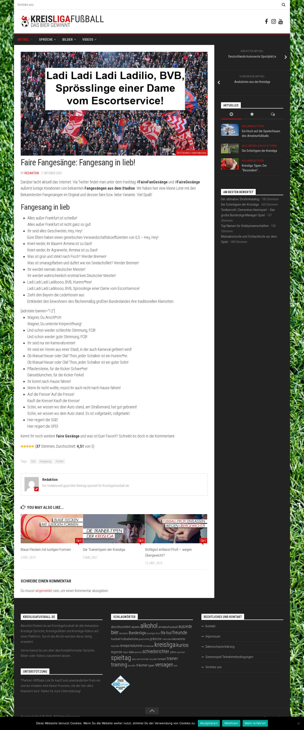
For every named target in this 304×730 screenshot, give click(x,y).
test (138, 659)
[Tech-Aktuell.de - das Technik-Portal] (120, 692)
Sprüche (46, 40)
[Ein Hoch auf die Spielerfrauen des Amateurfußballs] (230, 130)
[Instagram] (273, 21)
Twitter (59, 461)
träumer (142, 665)
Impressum (212, 636)
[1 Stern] (22, 446)
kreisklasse (148, 646)
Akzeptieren (209, 723)
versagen (164, 665)
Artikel (23, 40)
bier (115, 632)
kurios (182, 645)
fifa (163, 632)
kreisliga (165, 644)
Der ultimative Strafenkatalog (240, 199)
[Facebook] (266, 21)
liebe (131, 652)
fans (158, 633)
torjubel (153, 659)
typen (151, 665)
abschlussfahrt (121, 627)
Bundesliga (137, 632)
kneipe (125, 646)
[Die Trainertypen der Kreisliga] (114, 528)
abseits (135, 627)
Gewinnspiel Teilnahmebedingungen (229, 657)
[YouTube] (280, 21)
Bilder (67, 40)
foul (169, 633)
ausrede (185, 626)
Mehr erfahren (255, 723)
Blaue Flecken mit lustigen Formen (46, 549)
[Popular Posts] (252, 114)
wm (176, 665)
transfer (132, 665)
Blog (263, 145)
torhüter (145, 659)
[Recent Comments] (273, 114)
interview (166, 639)
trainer (172, 658)
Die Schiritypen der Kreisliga (259, 151)
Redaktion (31, 173)
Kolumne (248, 126)
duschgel (150, 633)
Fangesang (45, 461)
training (119, 664)
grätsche (156, 639)
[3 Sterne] (27, 446)
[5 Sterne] (32, 446)
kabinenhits (178, 639)
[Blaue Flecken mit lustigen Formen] (52, 528)
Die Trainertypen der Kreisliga (104, 549)
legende (116, 652)
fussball (116, 639)
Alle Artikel (249, 145)
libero (125, 652)
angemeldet (43, 591)
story (134, 659)
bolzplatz (123, 633)
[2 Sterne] (24, 446)
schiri (173, 652)
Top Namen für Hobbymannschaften (245, 226)
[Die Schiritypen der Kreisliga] (230, 148)
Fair (33, 461)
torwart (162, 659)
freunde (179, 633)
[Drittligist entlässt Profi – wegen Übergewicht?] (176, 528)
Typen (260, 126)
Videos (87, 40)
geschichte (144, 639)
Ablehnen (231, 723)
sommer (181, 652)
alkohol (149, 626)
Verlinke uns (25, 5)
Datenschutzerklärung (220, 647)
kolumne (136, 646)
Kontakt (210, 626)
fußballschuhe (129, 639)
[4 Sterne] (30, 446)
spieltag (121, 658)
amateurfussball (168, 627)
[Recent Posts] (231, 114)
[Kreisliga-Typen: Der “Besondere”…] (230, 164)
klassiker (115, 646)
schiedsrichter (155, 651)
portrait (138, 652)
